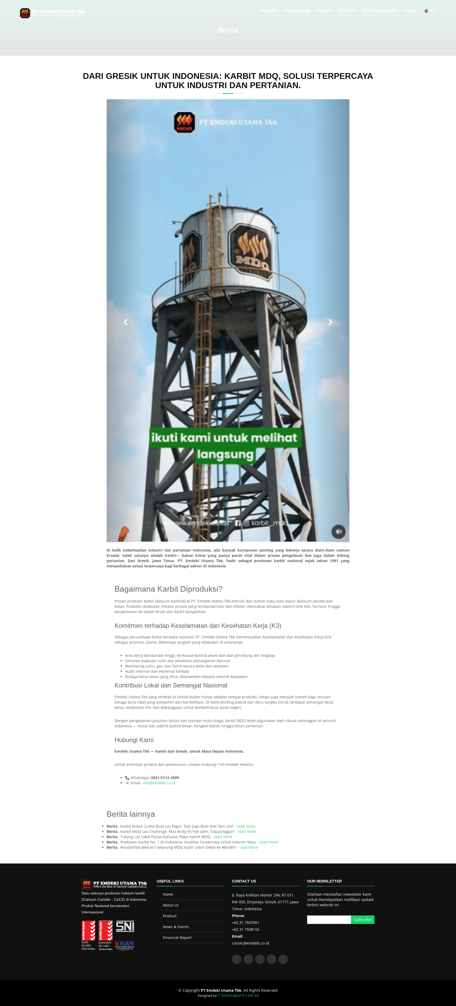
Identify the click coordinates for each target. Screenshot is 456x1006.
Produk (324, 11)
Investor (347, 11)
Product (170, 915)
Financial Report (177, 937)
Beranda (268, 11)
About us (171, 905)
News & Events (176, 926)
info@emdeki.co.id (158, 782)
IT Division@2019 (231, 995)
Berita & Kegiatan (380, 11)
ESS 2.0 (253, 995)
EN (431, 11)
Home (168, 894)
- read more (244, 826)
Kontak (410, 11)
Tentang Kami (297, 11)
